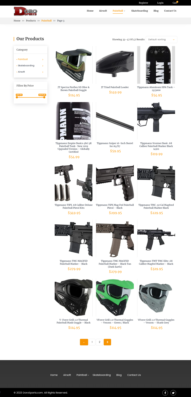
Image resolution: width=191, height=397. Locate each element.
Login (160, 2)
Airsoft (103, 10)
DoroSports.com (33, 393)
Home (90, 10)
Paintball (23, 59)
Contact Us (170, 10)
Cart (175, 2)
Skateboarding (139, 10)
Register (143, 2)
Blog (156, 10)
